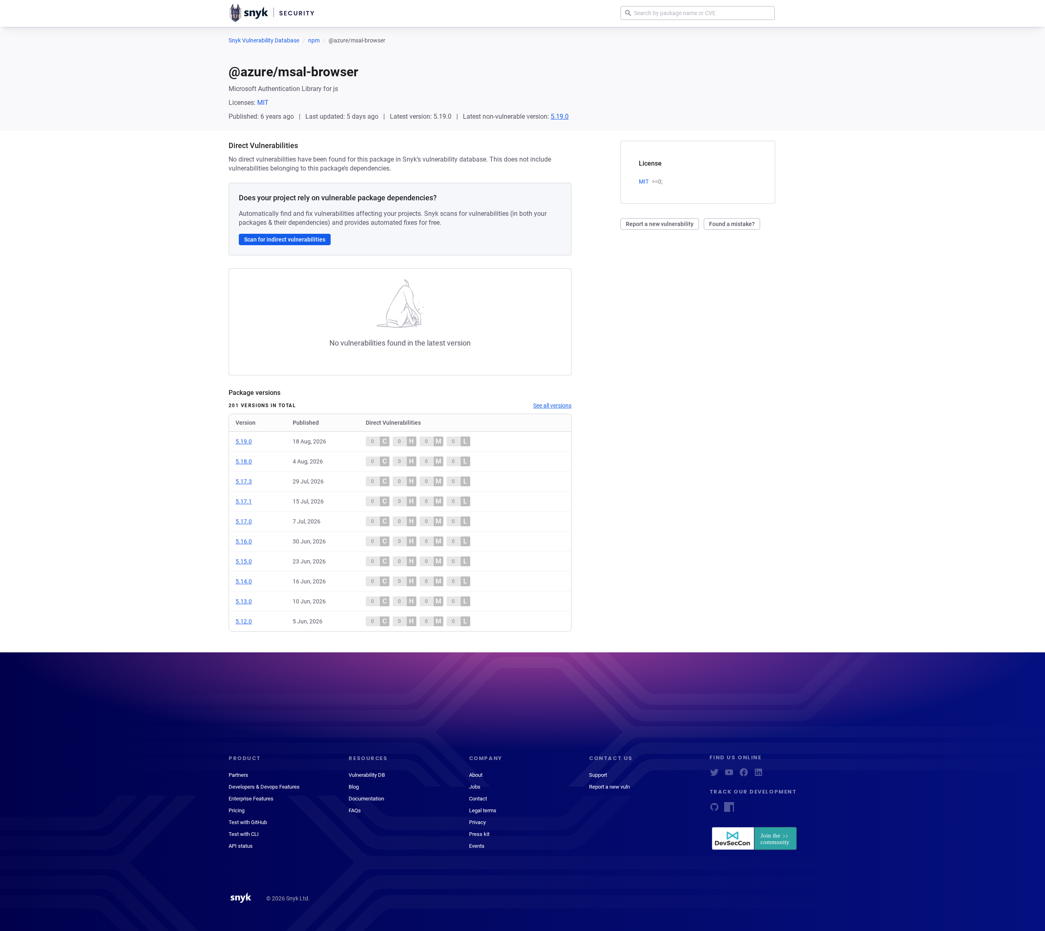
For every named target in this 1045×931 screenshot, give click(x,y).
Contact (478, 799)
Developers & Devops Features (264, 787)
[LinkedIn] (758, 775)
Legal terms (482, 810)
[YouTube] (729, 775)
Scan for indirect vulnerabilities (284, 239)
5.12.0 (244, 621)
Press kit (479, 834)
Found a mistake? (732, 224)
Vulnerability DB (367, 775)
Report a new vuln (609, 787)
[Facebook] (744, 775)
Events (477, 846)
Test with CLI (244, 834)
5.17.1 (244, 501)
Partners (238, 775)
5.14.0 (244, 581)
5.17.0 (244, 521)
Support (598, 775)
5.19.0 (560, 116)
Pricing (237, 810)
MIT (263, 102)
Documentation (366, 799)
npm (314, 40)
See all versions (552, 405)
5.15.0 (244, 561)
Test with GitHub (248, 822)
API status (241, 846)
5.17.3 (244, 481)
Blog (354, 787)
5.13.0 (244, 601)
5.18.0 (244, 461)
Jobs (474, 787)
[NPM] (729, 810)
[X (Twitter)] (714, 775)
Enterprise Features (251, 799)
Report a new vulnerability (660, 224)
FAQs (355, 810)
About (475, 775)
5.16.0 (244, 541)
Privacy (477, 822)
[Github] (714, 810)
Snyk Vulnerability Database (264, 40)
